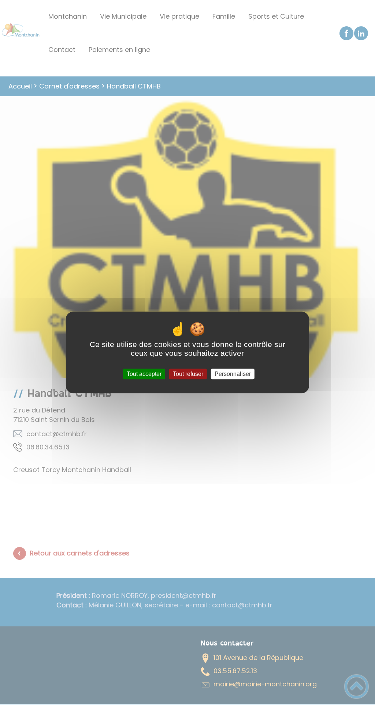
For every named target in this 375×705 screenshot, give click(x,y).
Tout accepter (144, 374)
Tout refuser (188, 374)
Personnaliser (233, 374)
